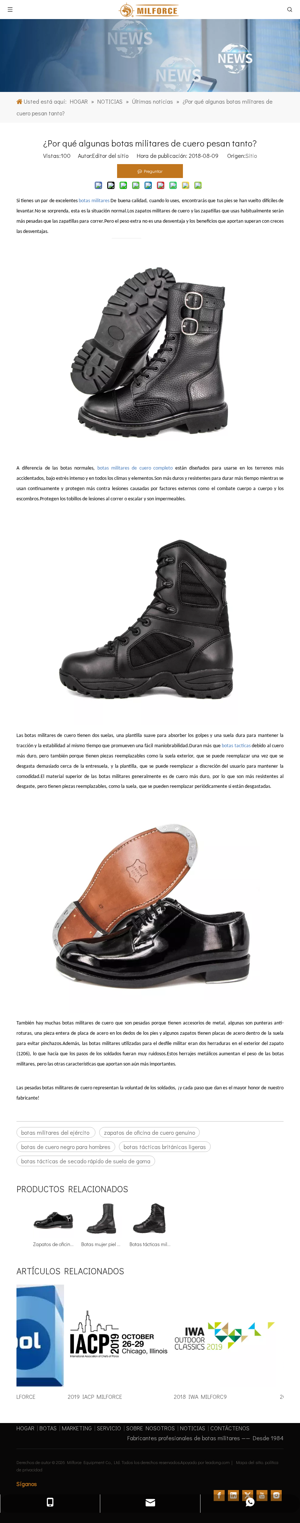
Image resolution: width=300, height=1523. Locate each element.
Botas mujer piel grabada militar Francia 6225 (101, 1244)
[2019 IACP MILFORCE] (111, 1386)
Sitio (251, 155)
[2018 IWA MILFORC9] (217, 1386)
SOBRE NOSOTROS (150, 1428)
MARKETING (77, 1428)
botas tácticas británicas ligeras (165, 1146)
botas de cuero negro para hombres (65, 1146)
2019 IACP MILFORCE (87, 1396)
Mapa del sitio (249, 1462)
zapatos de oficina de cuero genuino (149, 1132)
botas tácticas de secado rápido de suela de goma (85, 1161)
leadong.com (217, 1462)
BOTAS (48, 1428)
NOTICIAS (192, 1428)
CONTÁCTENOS (230, 1428)
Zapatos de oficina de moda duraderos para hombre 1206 (53, 1244)
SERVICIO (109, 1428)
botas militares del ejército (56, 1132)
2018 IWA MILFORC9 (193, 1396)
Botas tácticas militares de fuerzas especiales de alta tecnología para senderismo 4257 (150, 1244)
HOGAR (25, 1428)
